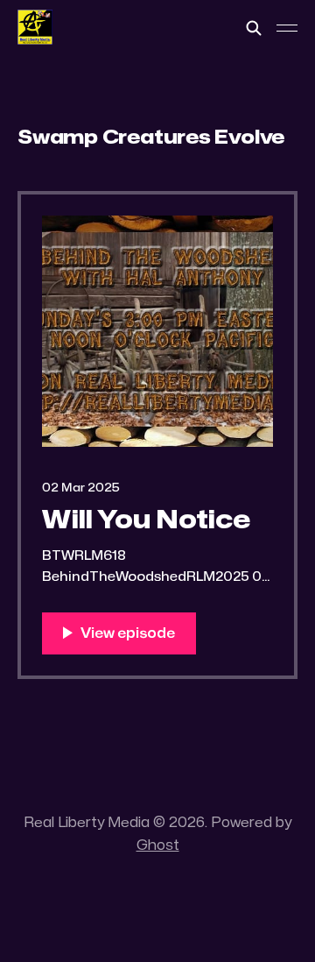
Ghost (157, 845)
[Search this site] (254, 28)
